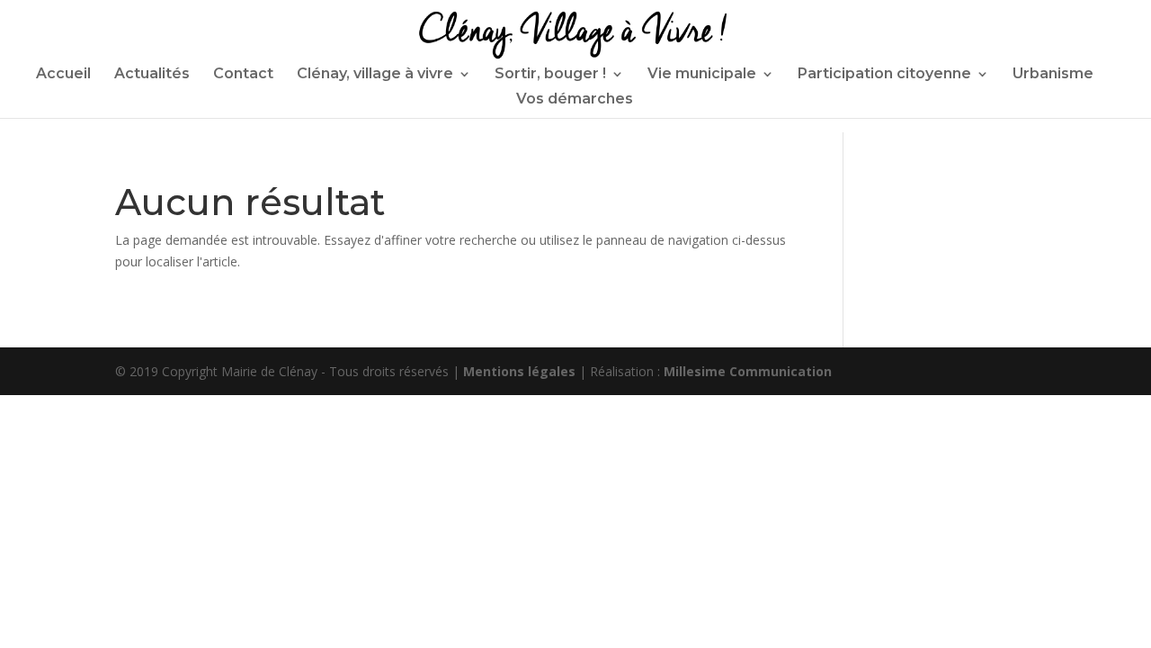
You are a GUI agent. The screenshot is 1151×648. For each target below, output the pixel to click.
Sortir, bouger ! (550, 75)
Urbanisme (1053, 75)
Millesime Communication (748, 371)
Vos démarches (574, 100)
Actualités (152, 75)
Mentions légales (519, 371)
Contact (243, 75)
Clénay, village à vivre (375, 75)
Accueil (63, 75)
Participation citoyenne (884, 75)
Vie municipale (701, 75)
